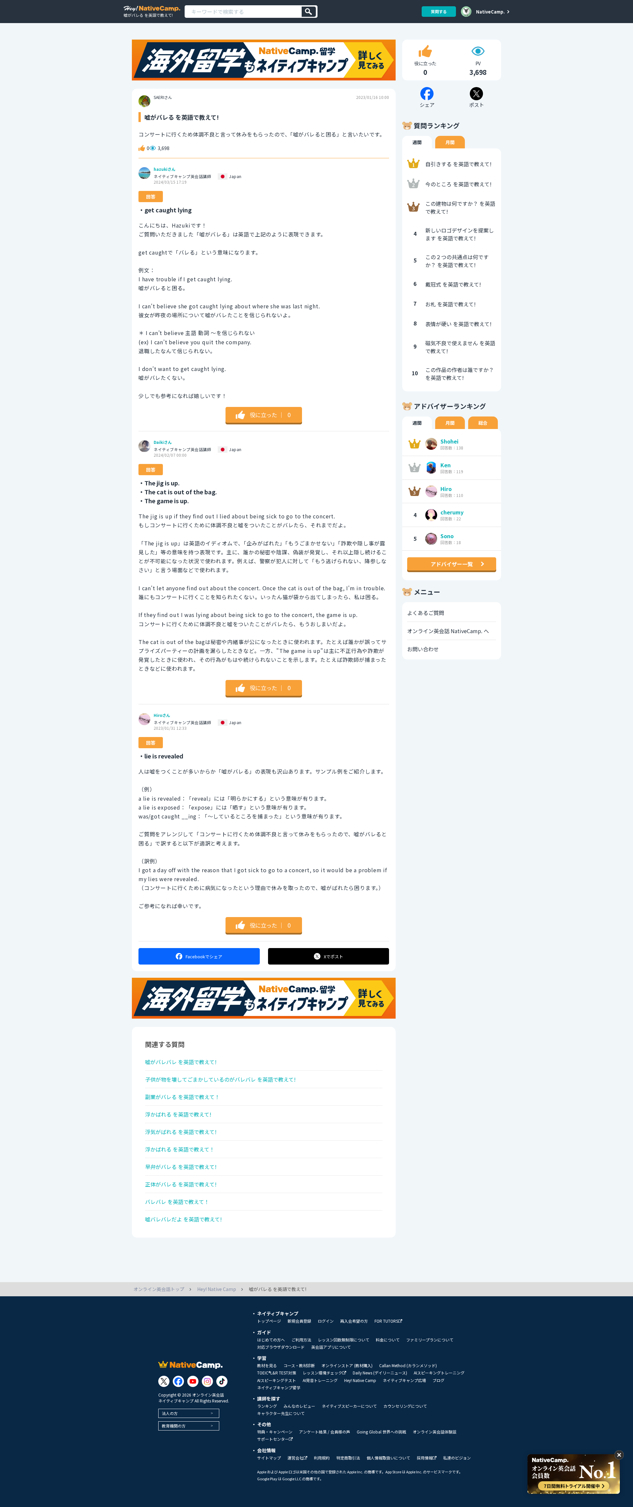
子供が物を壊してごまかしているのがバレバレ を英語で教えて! (220, 1079)
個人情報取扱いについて (388, 1458)
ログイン (326, 1321)
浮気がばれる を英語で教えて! (181, 1132)
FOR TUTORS (386, 1321)
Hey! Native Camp (360, 1380)
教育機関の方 (174, 1426)
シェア (204, 956)
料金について (388, 1340)
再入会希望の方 (354, 1321)
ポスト (333, 956)
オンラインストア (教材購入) (347, 1366)
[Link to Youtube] (192, 1381)
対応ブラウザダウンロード (281, 1347)
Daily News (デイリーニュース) (380, 1373)
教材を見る (267, 1366)
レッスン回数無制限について (343, 1340)
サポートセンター (273, 1439)
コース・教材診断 (299, 1366)
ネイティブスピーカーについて (349, 1406)
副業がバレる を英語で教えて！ (182, 1097)
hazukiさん (164, 169)
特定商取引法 (348, 1458)
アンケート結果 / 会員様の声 (324, 1432)
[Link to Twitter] (163, 1381)
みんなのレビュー (299, 1406)
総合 (483, 422)
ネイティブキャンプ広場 (404, 1380)
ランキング (267, 1406)
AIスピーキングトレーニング (439, 1373)
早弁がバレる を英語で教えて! (181, 1167)
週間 (417, 142)
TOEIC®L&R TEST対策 (276, 1373)
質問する (439, 11)
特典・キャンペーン (274, 1432)
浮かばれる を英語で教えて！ (180, 1149)
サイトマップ (269, 1458)
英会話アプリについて (331, 1347)
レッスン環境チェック (322, 1373)
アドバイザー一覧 (452, 564)
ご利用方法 (301, 1340)
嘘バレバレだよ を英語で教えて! (183, 1219)
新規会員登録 (299, 1321)
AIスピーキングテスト (276, 1380)
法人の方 (170, 1413)
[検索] (309, 12)
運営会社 (295, 1458)
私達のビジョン (457, 1458)
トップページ (269, 1321)
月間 (450, 142)
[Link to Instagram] (207, 1381)
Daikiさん (163, 442)
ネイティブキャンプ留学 (278, 1388)
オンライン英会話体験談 (434, 1432)
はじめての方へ (271, 1340)
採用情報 (425, 1458)
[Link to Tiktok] (221, 1381)
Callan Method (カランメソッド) (408, 1366)
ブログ (438, 1380)
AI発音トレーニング (320, 1380)
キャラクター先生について (281, 1413)
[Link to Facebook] (178, 1381)
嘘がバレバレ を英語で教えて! (181, 1062)
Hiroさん (162, 715)
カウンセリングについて (405, 1406)
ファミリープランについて (429, 1340)
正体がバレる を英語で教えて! (181, 1184)
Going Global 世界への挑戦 (381, 1432)
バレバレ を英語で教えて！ (177, 1202)
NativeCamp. (490, 11)
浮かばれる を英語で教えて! (178, 1114)
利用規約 (322, 1458)
